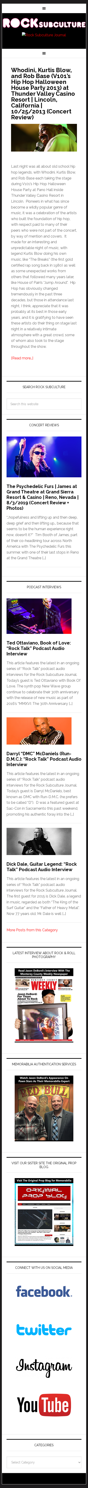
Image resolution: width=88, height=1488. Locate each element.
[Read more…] (22, 358)
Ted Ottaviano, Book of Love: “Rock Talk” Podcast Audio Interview (39, 648)
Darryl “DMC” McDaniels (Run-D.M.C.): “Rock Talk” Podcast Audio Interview (44, 759)
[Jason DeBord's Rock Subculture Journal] (44, 23)
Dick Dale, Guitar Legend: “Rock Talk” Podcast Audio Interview (42, 866)
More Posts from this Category (32, 930)
